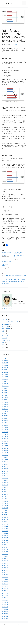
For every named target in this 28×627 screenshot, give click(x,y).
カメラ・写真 (5, 326)
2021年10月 (5, 469)
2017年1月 (5, 600)
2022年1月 (5, 462)
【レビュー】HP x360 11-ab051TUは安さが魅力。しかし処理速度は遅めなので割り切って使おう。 (13, 281)
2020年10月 (5, 496)
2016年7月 (5, 614)
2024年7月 (5, 393)
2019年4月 (5, 538)
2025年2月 (5, 376)
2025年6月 (5, 370)
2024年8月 (5, 390)
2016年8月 (5, 611)
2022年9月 (5, 443)
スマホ (4, 345)
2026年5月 (5, 363)
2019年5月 (5, 535)
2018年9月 (5, 554)
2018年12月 (5, 547)
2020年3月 (5, 512)
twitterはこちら (7, 308)
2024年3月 (5, 402)
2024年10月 (5, 386)
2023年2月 (5, 432)
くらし (4, 347)
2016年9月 (5, 609)
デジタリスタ (7, 3)
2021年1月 (5, 489)
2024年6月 (5, 395)
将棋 (3, 331)
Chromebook (5, 324)
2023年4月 (5, 427)
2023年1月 (5, 434)
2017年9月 (5, 581)
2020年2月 (5, 515)
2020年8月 (5, 501)
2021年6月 (5, 478)
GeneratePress (22, 625)
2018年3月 (5, 567)
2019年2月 (5, 542)
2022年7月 (5, 448)
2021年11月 (5, 466)
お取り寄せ (5, 335)
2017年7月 (5, 586)
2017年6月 (5, 588)
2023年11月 (5, 411)
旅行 (3, 342)
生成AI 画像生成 (6, 328)
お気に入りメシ (6, 340)
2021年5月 (5, 480)
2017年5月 (5, 591)
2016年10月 (5, 607)
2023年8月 (5, 418)
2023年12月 (5, 409)
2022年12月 (5, 436)
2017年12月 (5, 574)
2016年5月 (5, 618)
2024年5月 (5, 397)
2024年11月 (5, 383)
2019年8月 (5, 528)
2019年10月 (5, 524)
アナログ (4, 338)
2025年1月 (5, 379)
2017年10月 (5, 579)
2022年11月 (5, 439)
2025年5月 (5, 372)
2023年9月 (5, 416)
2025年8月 (5, 365)
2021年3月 (5, 485)
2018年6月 (5, 561)
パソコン (6, 273)
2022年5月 (5, 452)
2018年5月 (5, 563)
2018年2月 (5, 570)
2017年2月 (5, 597)
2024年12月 (5, 381)
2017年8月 (5, 584)
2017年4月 (5, 593)
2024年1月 (5, 406)
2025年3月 (5, 374)
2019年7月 (5, 531)
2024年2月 (5, 404)
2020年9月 (5, 498)
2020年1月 (5, 517)
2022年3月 (5, 457)
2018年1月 (5, 572)
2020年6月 (5, 505)
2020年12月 (5, 492)
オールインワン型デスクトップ (10, 322)
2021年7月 (5, 475)
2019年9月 (5, 526)
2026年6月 (5, 360)
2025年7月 (5, 367)
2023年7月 (5, 420)
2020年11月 (5, 494)
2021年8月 (5, 473)
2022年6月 (5, 450)
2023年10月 (5, 413)
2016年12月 (5, 602)
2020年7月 (5, 503)
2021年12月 (5, 464)
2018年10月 (5, 551)
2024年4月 (5, 399)
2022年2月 (5, 459)
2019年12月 (5, 519)
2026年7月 (5, 358)
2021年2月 (5, 487)
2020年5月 (5, 508)
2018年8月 (5, 556)
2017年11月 (5, 577)
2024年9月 (5, 388)
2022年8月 (5, 445)
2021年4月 (5, 482)
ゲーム (4, 333)
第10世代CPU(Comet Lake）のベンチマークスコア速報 (7, 254)
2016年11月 (5, 604)
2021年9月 (5, 471)
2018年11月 (5, 549)
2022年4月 (5, 455)
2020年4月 (5, 510)
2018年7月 (5, 558)
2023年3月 (5, 429)
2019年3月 (5, 540)
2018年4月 (5, 565)
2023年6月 (5, 422)
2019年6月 (5, 533)
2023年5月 (5, 425)
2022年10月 (5, 441)
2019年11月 (5, 521)
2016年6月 (5, 616)
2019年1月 (5, 544)
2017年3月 (5, 595)
